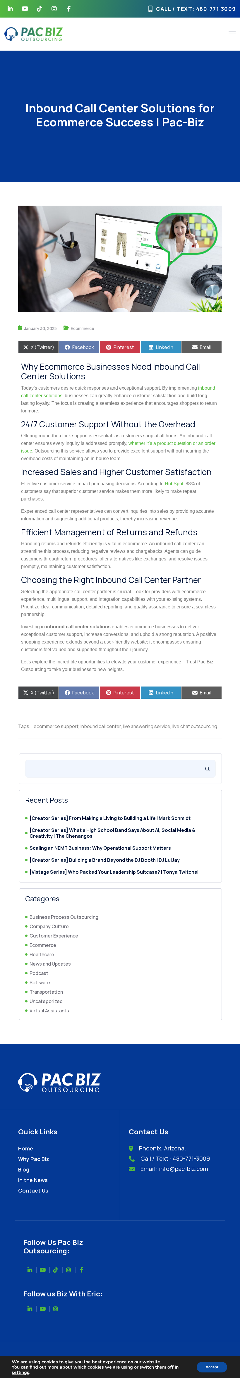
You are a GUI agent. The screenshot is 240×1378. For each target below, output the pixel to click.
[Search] (207, 768)
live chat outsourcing (194, 726)
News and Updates (50, 964)
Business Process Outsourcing (64, 917)
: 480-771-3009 (214, 8)
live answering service (146, 726)
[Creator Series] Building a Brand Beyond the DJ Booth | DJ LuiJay (105, 860)
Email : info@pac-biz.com (174, 1169)
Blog (23, 1169)
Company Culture (49, 926)
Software (40, 982)
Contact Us (33, 1190)
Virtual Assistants (49, 1010)
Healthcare (42, 954)
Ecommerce (82, 328)
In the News (33, 1179)
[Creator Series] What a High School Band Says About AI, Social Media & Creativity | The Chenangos (113, 833)
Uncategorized (46, 1001)
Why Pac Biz (33, 1158)
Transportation (46, 992)
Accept (211, 1367)
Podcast (39, 973)
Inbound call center (100, 726)
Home (25, 1148)
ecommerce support (56, 726)
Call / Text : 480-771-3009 (175, 1158)
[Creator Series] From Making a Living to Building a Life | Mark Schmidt (110, 818)
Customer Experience (54, 936)
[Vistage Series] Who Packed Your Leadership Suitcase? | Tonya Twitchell (115, 872)
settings (20, 1372)
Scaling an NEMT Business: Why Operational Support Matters (100, 848)
